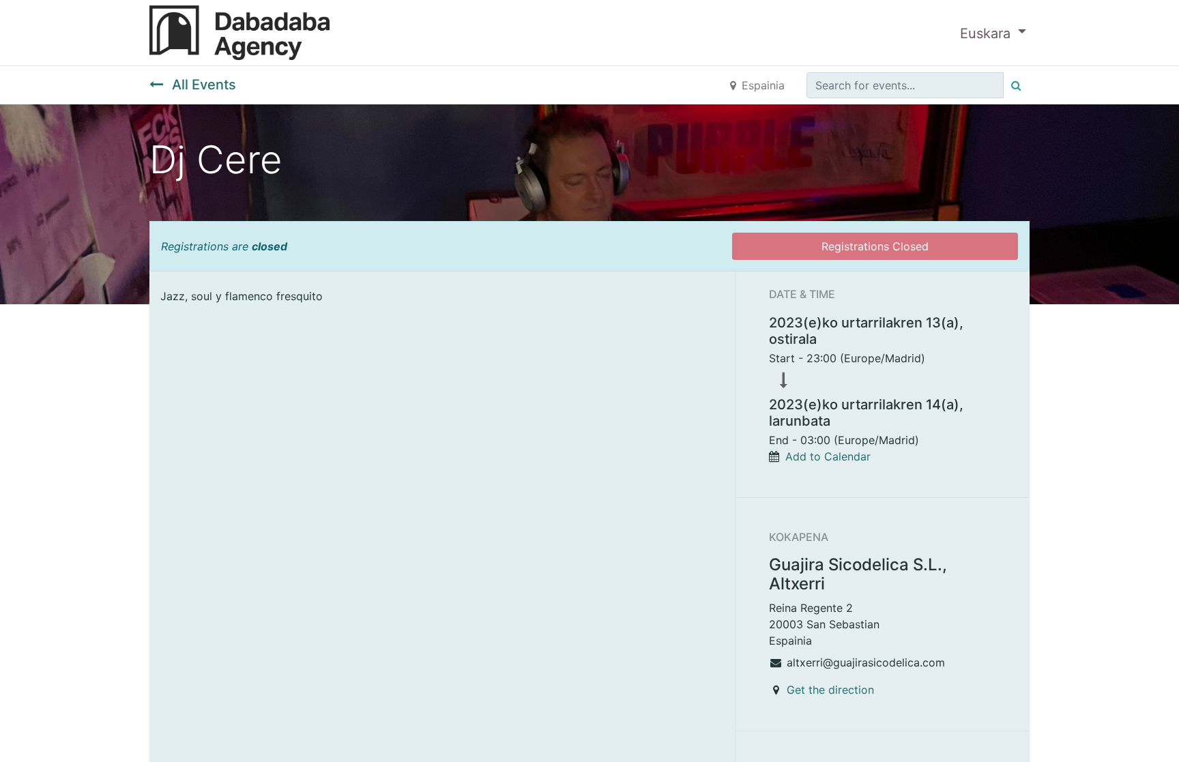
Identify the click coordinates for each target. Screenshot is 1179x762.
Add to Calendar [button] (828, 456)
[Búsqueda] (1016, 85)
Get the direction (830, 690)
